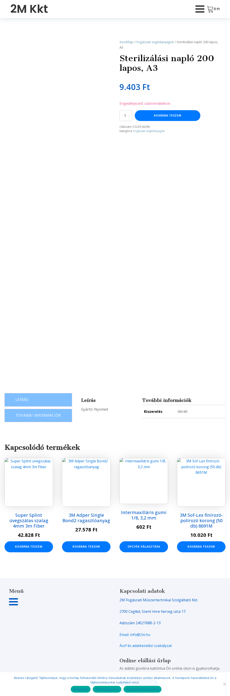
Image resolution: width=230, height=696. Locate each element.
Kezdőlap (126, 42)
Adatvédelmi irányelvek (142, 689)
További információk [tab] (38, 415)
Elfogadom (80, 689)
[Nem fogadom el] (224, 684)
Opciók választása (144, 546)
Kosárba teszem (167, 115)
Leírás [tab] (22, 399)
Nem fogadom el (107, 689)
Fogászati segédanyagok (155, 42)
